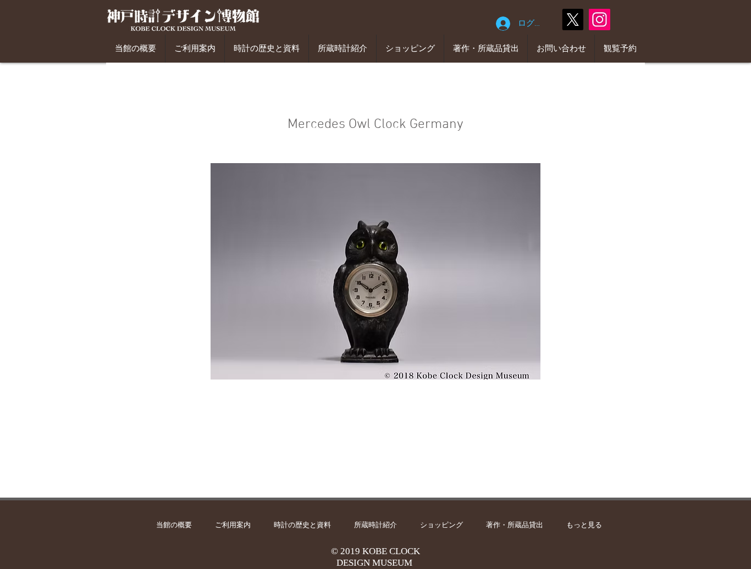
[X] (572, 19)
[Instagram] (599, 19)
